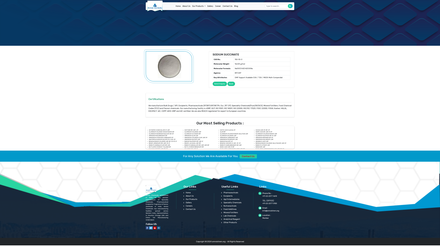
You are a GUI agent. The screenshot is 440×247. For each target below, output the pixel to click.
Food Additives (230, 209)
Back (231, 84)
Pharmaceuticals (231, 193)
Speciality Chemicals (232, 202)
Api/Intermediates (231, 199)
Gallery (210, 6)
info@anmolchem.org (270, 211)
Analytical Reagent (232, 219)
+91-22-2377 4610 (269, 196)
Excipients (228, 196)
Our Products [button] (198, 6)
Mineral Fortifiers (231, 212)
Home (178, 6)
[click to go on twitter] (151, 227)
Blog (236, 6)
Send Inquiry (219, 84)
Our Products (191, 199)
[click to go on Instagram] (158, 227)
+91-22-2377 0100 (269, 203)
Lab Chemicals (230, 216)
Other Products (230, 222)
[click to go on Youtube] (155, 227)
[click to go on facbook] (147, 227)
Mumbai (265, 218)
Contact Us (227, 6)
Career (218, 6)
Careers (189, 206)
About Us (186, 6)
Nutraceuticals (230, 206)
